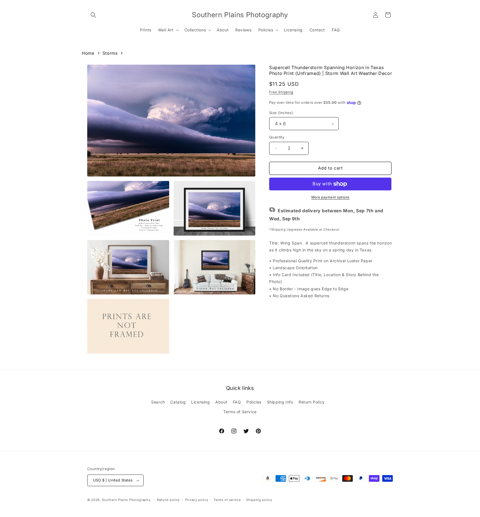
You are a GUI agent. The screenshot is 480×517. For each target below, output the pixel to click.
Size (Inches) (281, 112)
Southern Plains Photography (126, 500)
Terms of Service (240, 411)
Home (88, 53)
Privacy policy (196, 500)
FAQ (237, 402)
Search (158, 402)
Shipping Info (280, 402)
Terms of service (227, 500)
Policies (253, 402)
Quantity (276, 137)
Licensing (200, 402)
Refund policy (168, 500)
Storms (110, 53)
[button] (93, 15)
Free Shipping (281, 92)
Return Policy (312, 402)
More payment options (330, 197)
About (221, 402)
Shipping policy (259, 500)
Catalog (178, 402)
